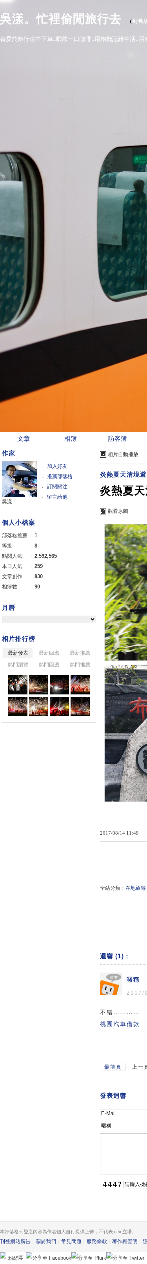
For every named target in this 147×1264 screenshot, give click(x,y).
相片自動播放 (123, 454)
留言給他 (57, 497)
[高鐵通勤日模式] (17, 684)
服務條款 (97, 1241)
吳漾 (7, 502)
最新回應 (49, 653)
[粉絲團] (3, 1255)
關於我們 (46, 1241)
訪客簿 (117, 438)
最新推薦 (80, 653)
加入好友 (57, 466)
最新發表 (18, 653)
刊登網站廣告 (15, 1241)
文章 (23, 438)
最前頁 (113, 1067)
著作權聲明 (125, 1241)
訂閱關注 (57, 487)
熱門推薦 (80, 665)
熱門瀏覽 (18, 665)
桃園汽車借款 (120, 1024)
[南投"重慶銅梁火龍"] (38, 684)
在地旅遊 (135, 888)
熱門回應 (49, 665)
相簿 (70, 438)
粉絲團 (16, 1258)
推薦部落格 (60, 476)
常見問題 (71, 1241)
